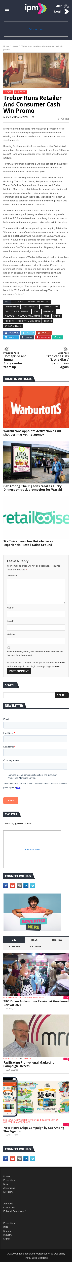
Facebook (13, 333)
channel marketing (38, 302)
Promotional (9, 1180)
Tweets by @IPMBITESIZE (17, 823)
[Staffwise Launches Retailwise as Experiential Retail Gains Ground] (36, 517)
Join (59, 6)
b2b (14, 939)
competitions (30, 306)
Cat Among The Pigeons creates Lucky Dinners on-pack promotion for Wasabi (32, 487)
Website (11, 634)
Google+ (45, 333)
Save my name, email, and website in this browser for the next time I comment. (35, 653)
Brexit (35, 939)
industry (14, 946)
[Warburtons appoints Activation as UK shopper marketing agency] (36, 407)
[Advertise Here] (32, 912)
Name (10, 607)
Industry (7, 1234)
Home (6, 46)
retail (56, 316)
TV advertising (13, 326)
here (62, 662)
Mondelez (48, 311)
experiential (14, 997)
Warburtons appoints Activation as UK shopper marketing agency (32, 432)
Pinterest (44, 337)
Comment (12, 575)
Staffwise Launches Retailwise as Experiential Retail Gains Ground (28, 543)
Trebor (48, 321)
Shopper (7, 1231)
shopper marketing (29, 321)
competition (12, 306)
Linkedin (13, 337)
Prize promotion (49, 1120)
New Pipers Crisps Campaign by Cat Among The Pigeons (33, 1129)
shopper (20, 92)
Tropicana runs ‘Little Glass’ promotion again (57, 360)
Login (58, 11)
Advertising (9, 1188)
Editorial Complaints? (14, 1211)
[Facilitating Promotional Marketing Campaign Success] (36, 1036)
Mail (59, 337)
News (15, 46)
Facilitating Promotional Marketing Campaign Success (28, 1064)
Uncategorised (36, 997)
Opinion (27, 1059)
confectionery (50, 306)
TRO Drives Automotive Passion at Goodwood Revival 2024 (36, 1003)
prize (46, 316)
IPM (20, 1059)
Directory (8, 1191)
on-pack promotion (29, 316)
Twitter (29, 333)
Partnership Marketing (26, 1120)
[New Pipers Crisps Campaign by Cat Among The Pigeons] (36, 1097)
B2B (5, 1227)
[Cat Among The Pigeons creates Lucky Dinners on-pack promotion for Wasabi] (36, 462)
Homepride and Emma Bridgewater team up (14, 360)
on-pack (9, 316)
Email (10, 621)
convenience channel (17, 311)
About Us (8, 1203)
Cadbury (18, 302)
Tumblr (28, 337)
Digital (57, 939)
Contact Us (9, 1207)
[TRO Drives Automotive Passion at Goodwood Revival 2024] (36, 974)
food (36, 311)
